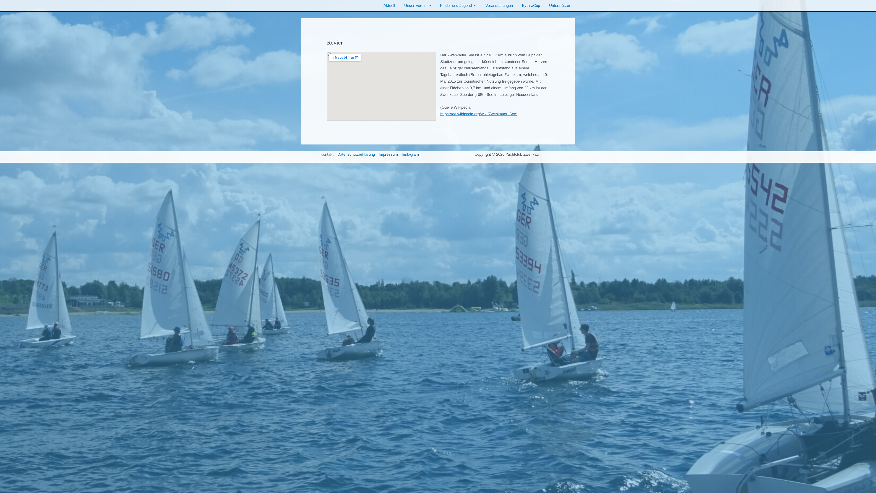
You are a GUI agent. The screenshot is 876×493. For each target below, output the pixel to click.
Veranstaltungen (499, 5)
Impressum (388, 154)
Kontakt (327, 154)
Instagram (410, 154)
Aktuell (389, 5)
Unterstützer (559, 5)
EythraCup (531, 5)
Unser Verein (415, 5)
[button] (428, 6)
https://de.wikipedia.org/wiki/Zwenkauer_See (478, 114)
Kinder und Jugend (456, 5)
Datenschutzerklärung (356, 154)
